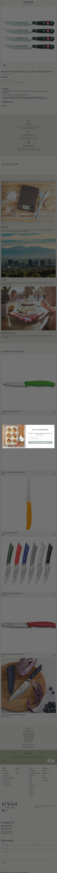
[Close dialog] (53, 426)
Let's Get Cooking (40, 442)
